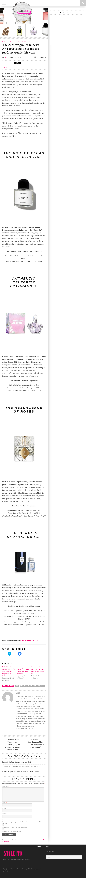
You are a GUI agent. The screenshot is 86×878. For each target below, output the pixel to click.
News (16, 42)
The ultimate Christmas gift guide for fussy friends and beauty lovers (12, 745)
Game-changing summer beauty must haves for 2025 (21, 772)
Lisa (5, 57)
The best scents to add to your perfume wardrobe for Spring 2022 (37, 670)
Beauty (7, 42)
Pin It (5, 67)
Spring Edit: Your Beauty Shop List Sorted (17, 762)
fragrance (32, 686)
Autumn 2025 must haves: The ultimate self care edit (20, 767)
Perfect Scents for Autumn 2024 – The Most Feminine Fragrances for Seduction (8, 671)
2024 (17, 686)
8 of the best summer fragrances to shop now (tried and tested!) (23, 670)
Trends (25, 42)
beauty (23, 686)
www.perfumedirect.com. (29, 640)
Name (4, 802)
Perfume (41, 686)
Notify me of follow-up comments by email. (15, 827)
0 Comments (41, 57)
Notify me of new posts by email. (12, 831)
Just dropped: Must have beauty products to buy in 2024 (35, 744)
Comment (5, 786)
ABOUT (39, 846)
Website (4, 814)
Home (46, 846)
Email (4, 808)
